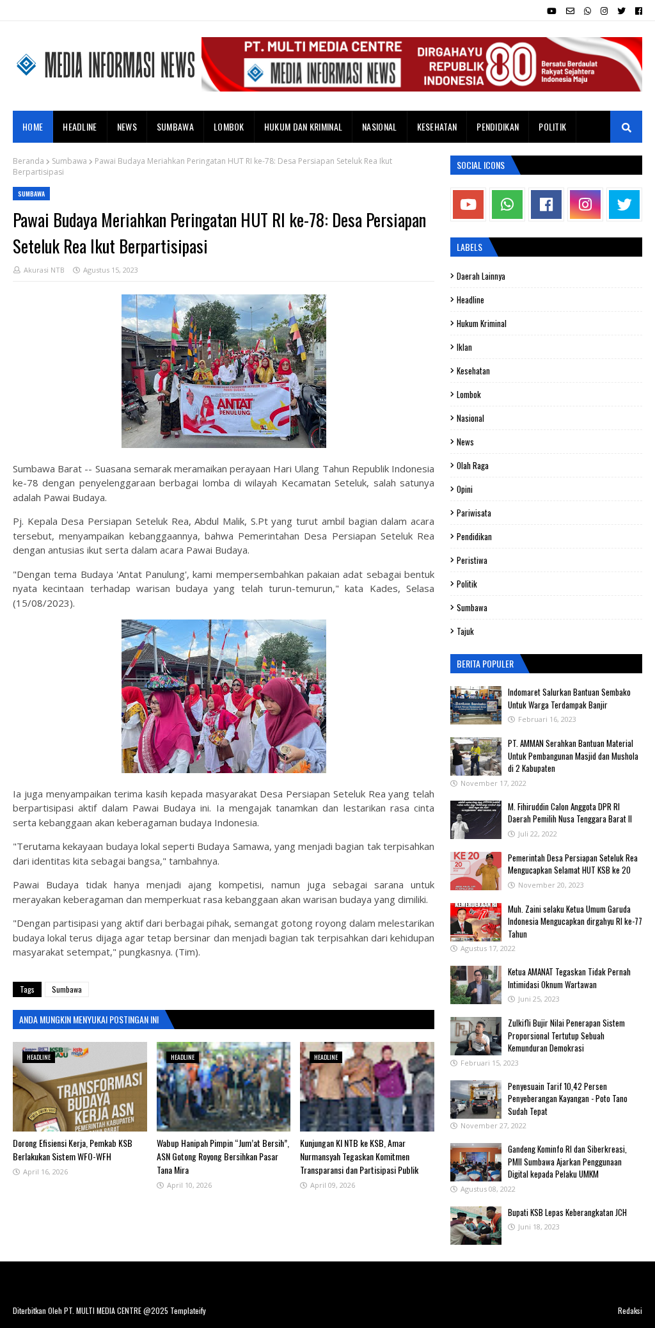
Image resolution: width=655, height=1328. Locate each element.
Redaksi (630, 1310)
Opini (465, 489)
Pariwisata (474, 512)
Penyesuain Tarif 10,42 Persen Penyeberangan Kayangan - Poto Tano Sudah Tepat (567, 1098)
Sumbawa (69, 161)
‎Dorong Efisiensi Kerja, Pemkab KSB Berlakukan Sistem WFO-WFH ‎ (72, 1149)
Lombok (469, 394)
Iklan (464, 346)
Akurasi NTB (44, 270)
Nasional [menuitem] (379, 126)
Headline (470, 299)
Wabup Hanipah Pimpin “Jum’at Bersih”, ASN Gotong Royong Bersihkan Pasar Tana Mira (223, 1156)
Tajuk (465, 631)
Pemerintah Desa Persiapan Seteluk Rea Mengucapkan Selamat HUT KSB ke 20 (573, 864)
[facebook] (637, 11)
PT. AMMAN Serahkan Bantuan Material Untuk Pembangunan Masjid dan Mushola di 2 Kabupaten (573, 755)
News (465, 441)
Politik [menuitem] (552, 126)
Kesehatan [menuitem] (437, 126)
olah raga (473, 465)
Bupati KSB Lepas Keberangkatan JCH (567, 1212)
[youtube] (552, 11)
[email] (570, 11)
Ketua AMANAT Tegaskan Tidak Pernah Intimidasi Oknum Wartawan (569, 978)
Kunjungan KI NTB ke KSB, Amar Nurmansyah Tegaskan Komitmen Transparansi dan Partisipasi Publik (359, 1156)
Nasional (470, 418)
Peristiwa (472, 560)
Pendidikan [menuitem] (498, 126)
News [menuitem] (127, 126)
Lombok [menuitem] (229, 126)
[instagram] (604, 11)
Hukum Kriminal (482, 323)
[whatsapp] (587, 11)
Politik (467, 583)
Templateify (188, 1310)
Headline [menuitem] (80, 126)
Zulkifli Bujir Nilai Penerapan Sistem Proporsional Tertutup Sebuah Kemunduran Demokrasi (566, 1035)
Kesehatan (473, 370)
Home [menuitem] (32, 126)
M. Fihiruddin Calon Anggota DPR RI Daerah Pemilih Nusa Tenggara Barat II (570, 813)
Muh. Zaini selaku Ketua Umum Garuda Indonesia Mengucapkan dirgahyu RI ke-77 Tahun (575, 921)
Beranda (28, 161)
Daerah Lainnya (481, 275)
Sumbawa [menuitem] (175, 126)
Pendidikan (474, 536)
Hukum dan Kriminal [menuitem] (303, 126)
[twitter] (621, 11)
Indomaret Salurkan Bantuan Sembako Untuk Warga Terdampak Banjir (569, 698)
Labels (469, 246)
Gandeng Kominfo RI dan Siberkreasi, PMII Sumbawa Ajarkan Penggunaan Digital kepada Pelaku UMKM (567, 1161)
